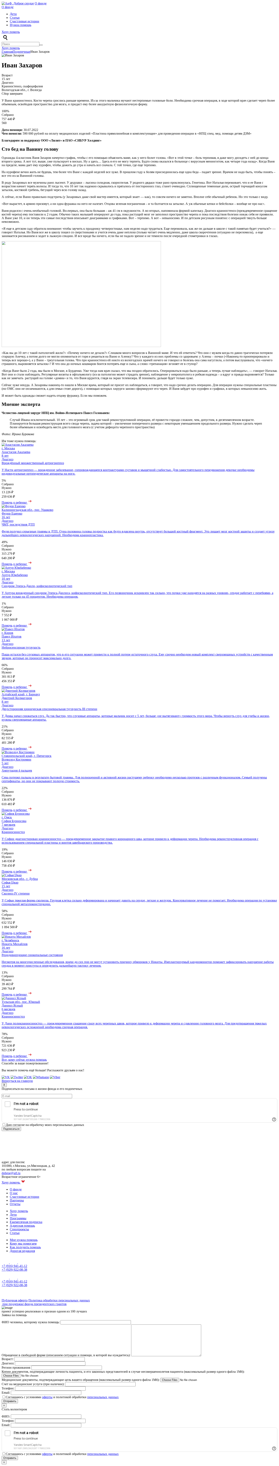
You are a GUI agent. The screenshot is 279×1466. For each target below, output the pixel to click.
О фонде (41, 3)
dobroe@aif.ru (11, 1173)
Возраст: (8, 1359)
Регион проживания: (16, 1367)
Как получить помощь (25, 1247)
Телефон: (8, 1388)
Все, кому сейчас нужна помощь (24, 1059)
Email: (6, 1392)
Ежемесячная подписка (26, 1222)
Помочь (7, 502)
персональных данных (103, 1397)
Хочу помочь (11, 32)
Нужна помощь (20, 25)
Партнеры (17, 1200)
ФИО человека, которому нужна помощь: (31, 1322)
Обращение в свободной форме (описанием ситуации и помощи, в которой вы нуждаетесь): (66, 1355)
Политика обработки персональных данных (59, 1300)
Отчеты (15, 1204)
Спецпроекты (19, 1229)
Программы (18, 1218)
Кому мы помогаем (23, 1243)
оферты (47, 1397)
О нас (14, 1193)
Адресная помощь (22, 1225)
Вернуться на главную (17, 1081)
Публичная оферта (15, 1300)
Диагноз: (8, 1363)
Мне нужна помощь (24, 1240)
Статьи (15, 17)
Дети (13, 14)
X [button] (4, 1084)
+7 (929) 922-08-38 (14, 1269)
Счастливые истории (24, 21)
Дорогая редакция (22, 1251)
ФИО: (6, 1416)
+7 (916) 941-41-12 (14, 1266)
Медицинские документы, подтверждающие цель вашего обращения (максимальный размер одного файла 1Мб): (81, 1379)
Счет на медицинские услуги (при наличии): (33, 1384)
